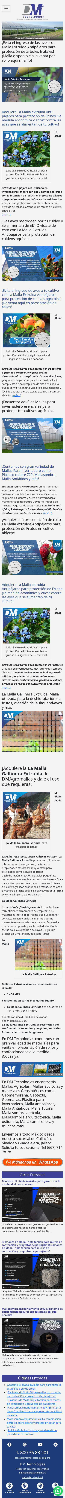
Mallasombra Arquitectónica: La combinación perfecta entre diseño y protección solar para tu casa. (34, 1422)
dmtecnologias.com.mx (31, 1472)
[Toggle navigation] (6, 8)
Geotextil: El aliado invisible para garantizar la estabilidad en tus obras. (31, 1182)
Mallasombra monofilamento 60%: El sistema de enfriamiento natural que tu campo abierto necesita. (32, 1312)
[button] (58, 1491)
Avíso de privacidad (32, 1477)
